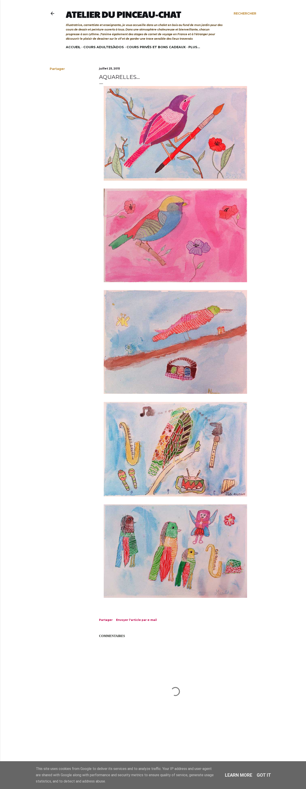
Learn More (238, 775)
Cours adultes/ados (103, 47)
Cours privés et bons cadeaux (156, 47)
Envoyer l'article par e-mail (136, 620)
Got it (264, 775)
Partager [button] (57, 69)
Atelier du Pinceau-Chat (123, 14)
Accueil (73, 47)
